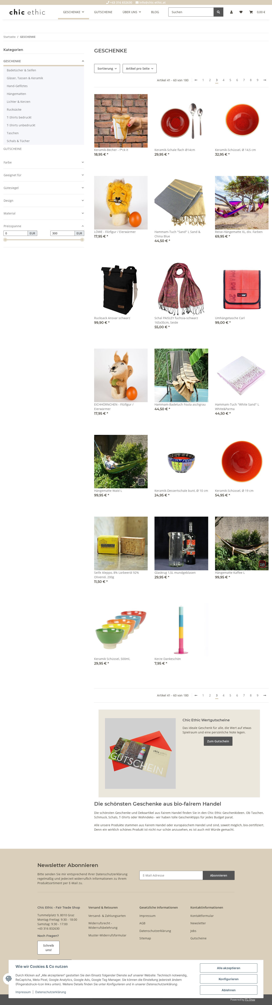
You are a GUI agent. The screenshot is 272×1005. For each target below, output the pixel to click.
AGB (142, 923)
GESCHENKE (12, 61)
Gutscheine (198, 938)
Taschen (13, 133)
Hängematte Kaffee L (230, 573)
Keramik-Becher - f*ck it (111, 150)
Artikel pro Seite (138, 68)
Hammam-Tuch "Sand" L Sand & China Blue (177, 234)
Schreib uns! (48, 947)
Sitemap (145, 938)
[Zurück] (196, 80)
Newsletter (198, 923)
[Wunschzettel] (241, 12)
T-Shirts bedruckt (19, 117)
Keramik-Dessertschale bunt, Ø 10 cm (181, 491)
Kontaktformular (202, 916)
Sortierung (105, 68)
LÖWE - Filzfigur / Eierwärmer (115, 232)
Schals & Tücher (18, 141)
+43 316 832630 (120, 2)
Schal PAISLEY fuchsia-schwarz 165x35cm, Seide (176, 320)
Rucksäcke (14, 109)
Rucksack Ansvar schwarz (112, 318)
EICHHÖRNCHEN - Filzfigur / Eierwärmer (113, 406)
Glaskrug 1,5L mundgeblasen (175, 573)
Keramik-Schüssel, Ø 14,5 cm (235, 150)
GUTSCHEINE (12, 149)
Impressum (23, 992)
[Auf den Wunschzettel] (140, 101)
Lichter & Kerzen (18, 102)
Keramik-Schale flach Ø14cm (174, 150)
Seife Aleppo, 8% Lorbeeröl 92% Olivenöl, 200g (116, 575)
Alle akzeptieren (228, 968)
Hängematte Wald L (108, 491)
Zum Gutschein (218, 741)
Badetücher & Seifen (21, 70)
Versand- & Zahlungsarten (107, 916)
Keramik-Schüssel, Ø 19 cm (234, 491)
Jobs (193, 931)
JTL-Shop (250, 999)
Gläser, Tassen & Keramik (25, 78)
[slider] (5, 240)
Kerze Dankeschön (167, 659)
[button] (231, 12)
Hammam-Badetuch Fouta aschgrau (180, 404)
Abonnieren (218, 875)
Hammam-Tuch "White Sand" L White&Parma (237, 406)
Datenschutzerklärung (50, 992)
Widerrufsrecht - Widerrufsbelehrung (103, 925)
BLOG (155, 12)
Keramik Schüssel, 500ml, (112, 659)
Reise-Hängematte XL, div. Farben (239, 232)
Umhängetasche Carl (230, 318)
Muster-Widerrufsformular (107, 935)
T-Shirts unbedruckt (21, 125)
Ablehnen (229, 990)
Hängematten (16, 94)
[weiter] (265, 80)
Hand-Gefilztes (17, 86)
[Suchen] (218, 12)
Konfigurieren (229, 979)
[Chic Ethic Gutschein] (140, 753)
